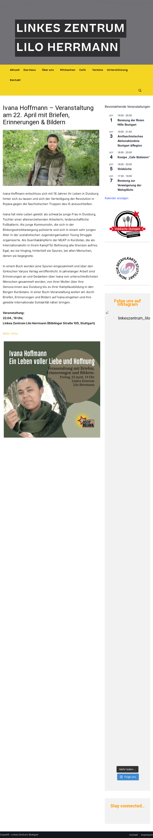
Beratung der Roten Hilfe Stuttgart (131, 122)
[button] (140, 90)
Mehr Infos (10, 333)
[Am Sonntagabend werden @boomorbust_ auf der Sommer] (139, 685)
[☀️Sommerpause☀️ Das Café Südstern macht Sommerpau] (139, 368)
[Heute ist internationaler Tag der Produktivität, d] (139, 591)
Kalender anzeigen (116, 198)
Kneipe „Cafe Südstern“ (134, 157)
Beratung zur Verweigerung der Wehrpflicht (129, 185)
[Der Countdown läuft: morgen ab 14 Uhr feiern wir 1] (116, 712)
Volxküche (125, 169)
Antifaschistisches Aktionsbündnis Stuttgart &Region (130, 140)
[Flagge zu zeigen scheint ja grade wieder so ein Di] (116, 418)
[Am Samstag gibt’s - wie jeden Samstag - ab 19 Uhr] (116, 352)
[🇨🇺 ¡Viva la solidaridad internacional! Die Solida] (139, 464)
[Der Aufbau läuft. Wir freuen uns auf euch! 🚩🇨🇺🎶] (116, 531)
